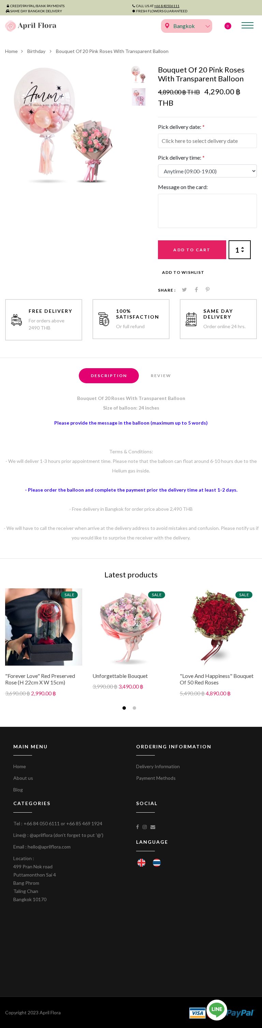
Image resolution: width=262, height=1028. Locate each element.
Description (109, 375)
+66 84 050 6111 (42, 823)
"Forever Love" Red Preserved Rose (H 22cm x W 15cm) (40, 678)
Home (11, 51)
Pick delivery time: (181, 157)
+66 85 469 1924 (84, 823)
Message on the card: (183, 187)
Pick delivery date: (181, 126)
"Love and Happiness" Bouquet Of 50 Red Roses (216, 678)
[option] (65, 125)
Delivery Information (158, 766)
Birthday (36, 51)
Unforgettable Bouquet (120, 675)
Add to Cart (191, 249)
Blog (18, 789)
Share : (167, 290)
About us (23, 778)
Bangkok (184, 26)
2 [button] (135, 709)
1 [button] (125, 709)
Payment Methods (156, 778)
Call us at (157, 6)
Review (161, 375)
